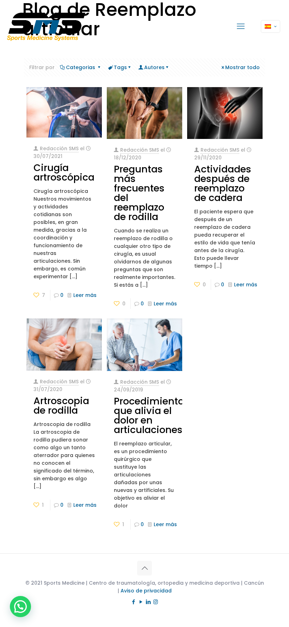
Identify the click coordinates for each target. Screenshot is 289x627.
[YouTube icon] (140, 601)
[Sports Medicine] (46, 26)
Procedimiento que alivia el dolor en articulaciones (149, 415)
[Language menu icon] (270, 26)
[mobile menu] (241, 26)
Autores (154, 67)
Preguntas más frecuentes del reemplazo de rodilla (139, 193)
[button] (20, 606)
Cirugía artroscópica (63, 172)
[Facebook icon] (133, 601)
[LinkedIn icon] (148, 601)
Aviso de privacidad (146, 590)
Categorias (81, 67)
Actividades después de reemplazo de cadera (222, 183)
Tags (120, 67)
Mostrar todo (242, 67)
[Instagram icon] (155, 601)
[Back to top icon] (144, 568)
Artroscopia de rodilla (61, 405)
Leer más (85, 295)
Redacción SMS (59, 148)
